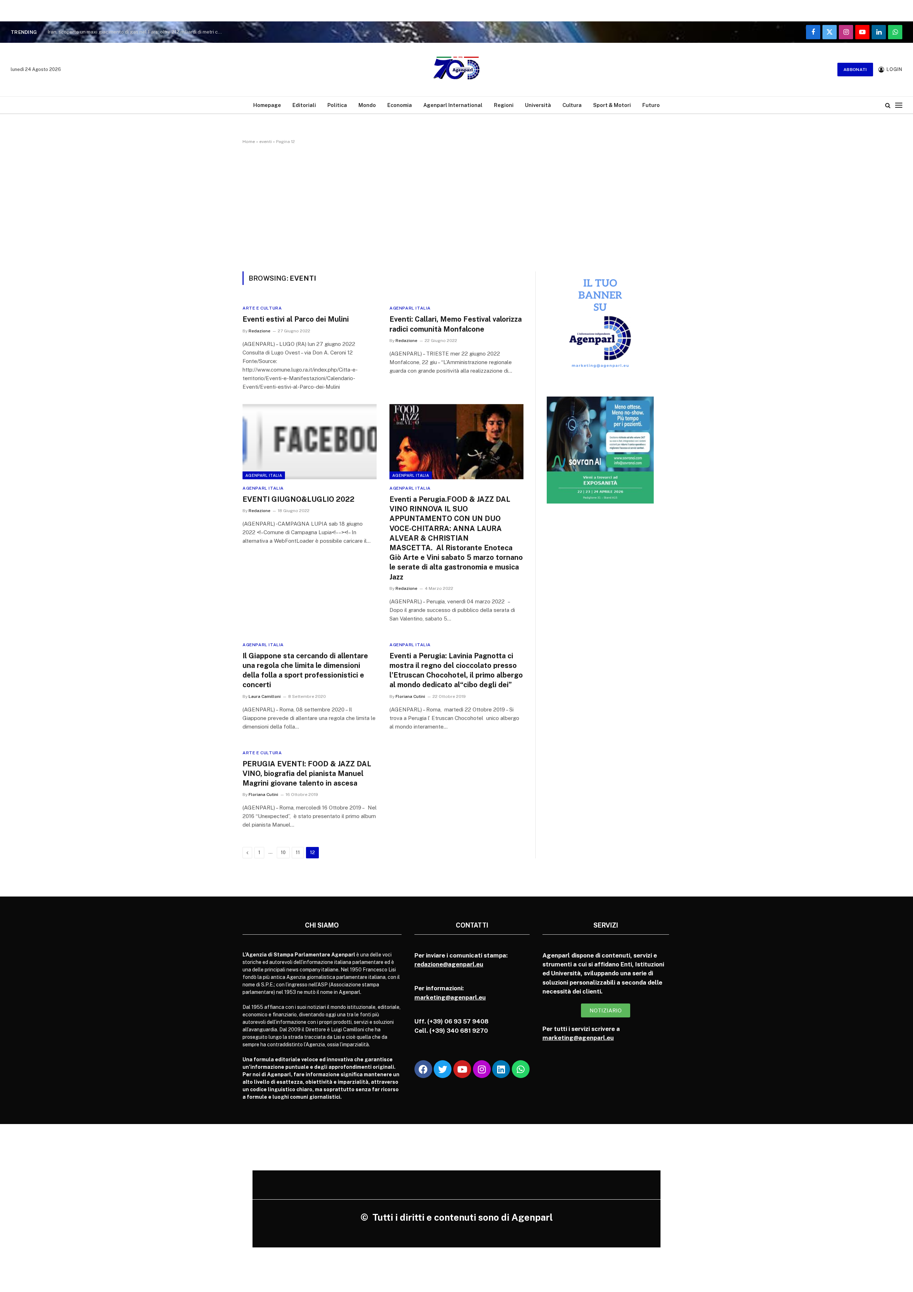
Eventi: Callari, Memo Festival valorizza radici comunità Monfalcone (455, 324)
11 (298, 852)
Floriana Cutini (410, 696)
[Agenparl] (456, 69)
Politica (337, 105)
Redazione (259, 330)
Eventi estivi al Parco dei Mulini (296, 319)
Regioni (504, 105)
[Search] (888, 105)
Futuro (651, 105)
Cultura (572, 105)
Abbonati (855, 69)
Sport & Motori (612, 105)
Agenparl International (453, 105)
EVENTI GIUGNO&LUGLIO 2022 (299, 499)
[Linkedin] (501, 1069)
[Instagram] (482, 1069)
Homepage (267, 105)
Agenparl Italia (410, 308)
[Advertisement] (456, 206)
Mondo (367, 105)
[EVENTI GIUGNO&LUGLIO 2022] (310, 442)
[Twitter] (443, 1069)
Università (538, 105)
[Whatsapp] (521, 1069)
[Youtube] (462, 1069)
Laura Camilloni (265, 696)
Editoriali (304, 105)
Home (249, 141)
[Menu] (898, 105)
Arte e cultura (262, 308)
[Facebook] (423, 1069)
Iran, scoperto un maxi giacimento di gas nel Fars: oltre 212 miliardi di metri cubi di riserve (136, 32)
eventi (265, 141)
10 (283, 852)
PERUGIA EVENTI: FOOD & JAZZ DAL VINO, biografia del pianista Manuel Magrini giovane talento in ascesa (307, 773)
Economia (399, 105)
